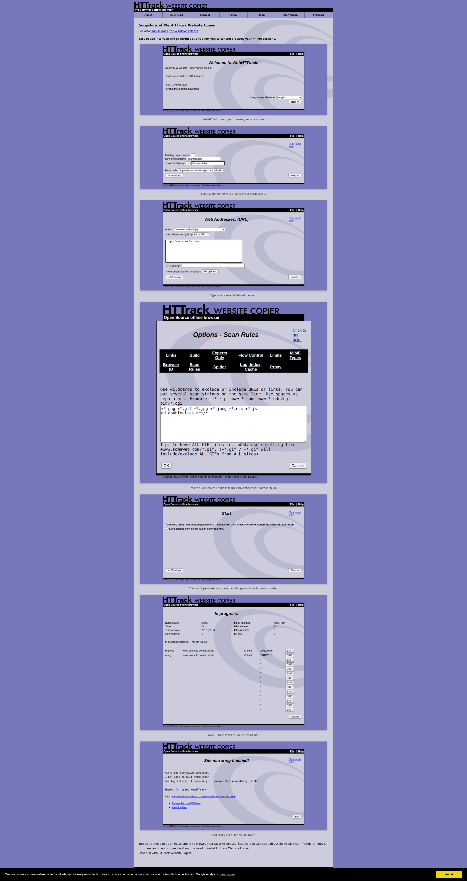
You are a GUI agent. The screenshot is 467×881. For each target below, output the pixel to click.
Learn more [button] (227, 874)
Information (290, 15)
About (148, 15)
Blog (262, 15)
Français (318, 15)
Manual (205, 15)
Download (176, 15)
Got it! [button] (449, 874)
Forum (233, 15)
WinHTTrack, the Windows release (174, 31)
